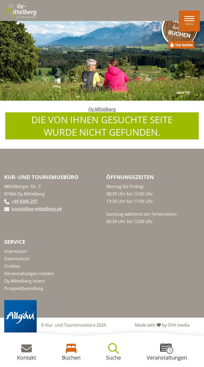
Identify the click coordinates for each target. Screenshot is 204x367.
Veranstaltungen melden (29, 273)
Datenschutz (17, 259)
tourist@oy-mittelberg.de (36, 209)
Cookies (12, 266)
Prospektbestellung (23, 288)
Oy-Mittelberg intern (24, 281)
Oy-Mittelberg (102, 109)
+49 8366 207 (24, 201)
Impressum (15, 251)
